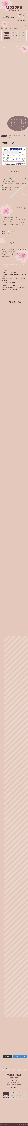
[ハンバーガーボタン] (26, 2)
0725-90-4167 (21, 21)
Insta (19, 25)
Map (25, 25)
